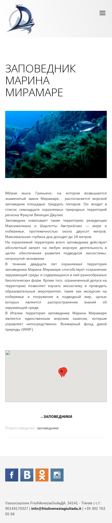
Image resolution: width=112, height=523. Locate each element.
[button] (61, 372)
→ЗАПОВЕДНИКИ (56, 416)
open (102, 13)
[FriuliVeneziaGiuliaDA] (20, 18)
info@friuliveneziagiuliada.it (56, 508)
